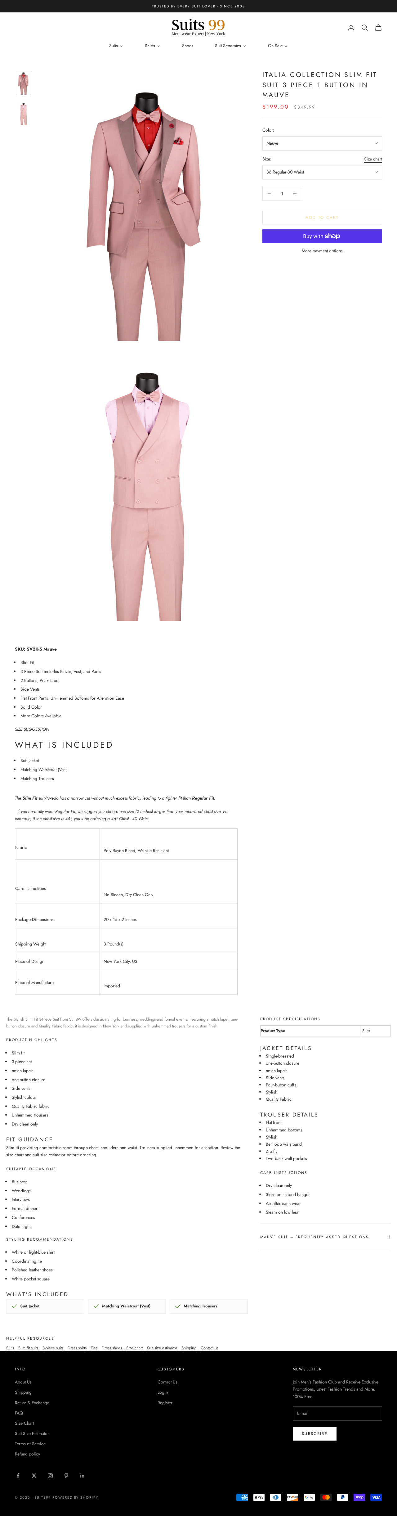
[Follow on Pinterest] (66, 1476)
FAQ (19, 1413)
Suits (10, 1348)
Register (165, 1403)
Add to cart (322, 217)
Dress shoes (112, 1348)
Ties (94, 1348)
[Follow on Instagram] (50, 1476)
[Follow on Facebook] (18, 1476)
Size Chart (24, 1423)
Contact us (209, 1348)
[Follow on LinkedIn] (82, 1476)
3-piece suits (52, 1348)
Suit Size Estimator (32, 1433)
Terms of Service (30, 1444)
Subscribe (315, 1434)
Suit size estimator (162, 1348)
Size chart (373, 159)
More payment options (322, 251)
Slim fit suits (28, 1348)
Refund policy (27, 1454)
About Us (23, 1382)
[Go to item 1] (23, 82)
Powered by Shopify (75, 1497)
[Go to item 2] (23, 113)
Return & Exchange (32, 1403)
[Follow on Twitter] (34, 1476)
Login (163, 1392)
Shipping (188, 1348)
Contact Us (167, 1382)
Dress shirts (77, 1348)
